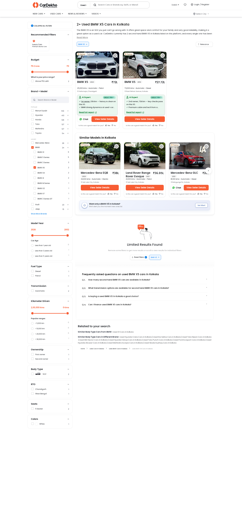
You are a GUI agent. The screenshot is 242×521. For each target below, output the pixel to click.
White (42, 424)
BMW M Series (44, 183)
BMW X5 (41, 168)
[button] (97, 105)
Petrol (37, 276)
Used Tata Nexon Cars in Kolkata (196, 337)
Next (117, 65)
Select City (201, 14)
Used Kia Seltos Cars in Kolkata (167, 337)
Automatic (40, 291)
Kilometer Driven (40, 301)
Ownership (37, 350)
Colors (34, 419)
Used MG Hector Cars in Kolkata (93, 340)
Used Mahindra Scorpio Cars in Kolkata (125, 343)
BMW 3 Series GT (45, 199)
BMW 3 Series (43, 163)
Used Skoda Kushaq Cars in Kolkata (160, 343)
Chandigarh (40, 389)
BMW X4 (41, 173)
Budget (35, 60)
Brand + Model (39, 91)
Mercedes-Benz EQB (94, 174)
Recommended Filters (43, 35)
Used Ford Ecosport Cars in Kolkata (189, 340)
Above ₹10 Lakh (42, 81)
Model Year (37, 223)
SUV (44, 374)
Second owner (41, 359)
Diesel (38, 271)
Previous (77, 65)
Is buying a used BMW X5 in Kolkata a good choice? (110, 296)
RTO (33, 384)
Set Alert (201, 205)
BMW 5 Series (43, 157)
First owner (40, 355)
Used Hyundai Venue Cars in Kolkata (125, 340)
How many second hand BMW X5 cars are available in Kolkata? (116, 280)
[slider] (32, 71)
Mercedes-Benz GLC (184, 174)
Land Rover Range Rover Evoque (138, 175)
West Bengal (41, 394)
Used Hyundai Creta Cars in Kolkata (136, 337)
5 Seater (39, 409)
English (174, 4)
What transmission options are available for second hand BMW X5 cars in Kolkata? (125, 288)
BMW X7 (41, 194)
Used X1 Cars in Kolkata (123, 332)
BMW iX (41, 178)
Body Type (37, 369)
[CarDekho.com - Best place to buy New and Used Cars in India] (45, 5)
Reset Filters (140, 257)
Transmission (38, 286)
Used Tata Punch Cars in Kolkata (157, 340)
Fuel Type (36, 266)
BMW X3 (41, 188)
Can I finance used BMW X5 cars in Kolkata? (106, 305)
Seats (34, 404)
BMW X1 (41, 152)
